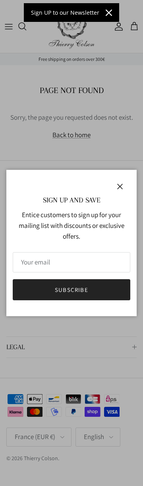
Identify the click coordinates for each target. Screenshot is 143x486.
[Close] (109, 13)
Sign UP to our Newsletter (65, 12)
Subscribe (71, 290)
